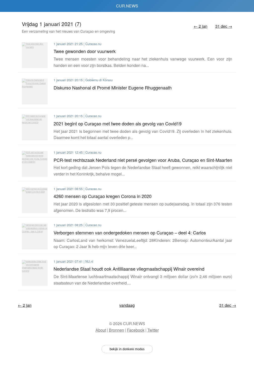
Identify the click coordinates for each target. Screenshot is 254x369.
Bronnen (116, 330)
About (100, 330)
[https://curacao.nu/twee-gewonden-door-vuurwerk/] (35, 55)
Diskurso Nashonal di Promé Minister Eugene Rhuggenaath (113, 87)
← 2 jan (200, 26)
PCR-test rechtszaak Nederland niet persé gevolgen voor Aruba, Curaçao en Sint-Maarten (143, 160)
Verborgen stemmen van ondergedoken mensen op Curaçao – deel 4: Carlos (130, 232)
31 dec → (223, 26)
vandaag (127, 305)
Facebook (135, 330)
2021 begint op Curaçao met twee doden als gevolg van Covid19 (118, 123)
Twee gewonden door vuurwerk (85, 51)
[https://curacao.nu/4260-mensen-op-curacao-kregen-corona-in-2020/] (35, 200)
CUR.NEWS (127, 6)
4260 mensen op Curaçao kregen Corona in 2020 (103, 196)
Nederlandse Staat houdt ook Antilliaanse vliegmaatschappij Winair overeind (129, 268)
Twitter (153, 330)
